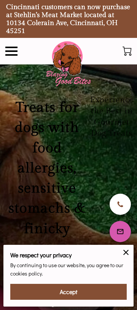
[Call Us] (120, 204)
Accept (68, 292)
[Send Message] (120, 231)
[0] (127, 51)
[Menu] (11, 51)
